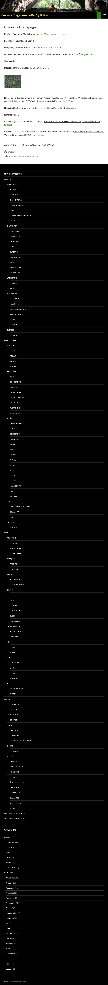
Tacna (10, 683)
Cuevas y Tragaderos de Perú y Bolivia (24, 15)
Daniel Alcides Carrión (20, 507)
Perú (6, 872)
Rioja (12, 319)
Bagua (13, 189)
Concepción (15, 434)
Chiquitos (14, 787)
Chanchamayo (16, 423)
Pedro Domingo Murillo (21, 741)
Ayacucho (11, 574)
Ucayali (10, 522)
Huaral (13, 481)
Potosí (10, 756)
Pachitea (14, 403)
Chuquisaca (12, 715)
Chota (12, 247)
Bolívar (13, 283)
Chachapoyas (51, 34)
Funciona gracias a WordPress (15, 982)
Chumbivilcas (16, 611)
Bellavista (14, 299)
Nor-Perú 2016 (65, 101)
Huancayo (14, 439)
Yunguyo (14, 678)
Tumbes (10, 330)
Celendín (14, 241)
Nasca (12, 647)
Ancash (10, 345)
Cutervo (14, 252)
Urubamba (15, 621)
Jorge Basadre (16, 689)
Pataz (12, 288)
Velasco (13, 808)
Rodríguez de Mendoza (20, 215)
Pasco (9, 501)
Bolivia (7, 837)
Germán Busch (16, 793)
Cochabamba (13, 704)
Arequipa (11, 559)
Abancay (14, 543)
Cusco (10, 590)
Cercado (14, 751)
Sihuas (13, 361)
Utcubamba (15, 221)
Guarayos (14, 798)
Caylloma (14, 569)
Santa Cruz (15, 273)
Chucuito (14, 663)
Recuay (13, 356)
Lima (9, 470)
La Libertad (12, 278)
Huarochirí (15, 486)
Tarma (13, 460)
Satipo (13, 455)
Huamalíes (14, 387)
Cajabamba (15, 231)
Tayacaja (14, 637)
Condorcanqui (17, 205)
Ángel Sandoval (17, 782)
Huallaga (14, 304)
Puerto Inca (15, 408)
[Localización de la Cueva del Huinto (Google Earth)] (12, 81)
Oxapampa (14, 512)
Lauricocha (15, 392)
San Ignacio (15, 267)
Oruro (10, 746)
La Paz (9, 725)
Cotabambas (15, 553)
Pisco (12, 652)
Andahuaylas (16, 548)
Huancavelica (13, 626)
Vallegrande (16, 803)
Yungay (13, 366)
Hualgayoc (15, 257)
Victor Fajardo (17, 585)
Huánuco (11, 371)
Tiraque (13, 709)
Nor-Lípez (14, 772)
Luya (12, 210)
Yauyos (13, 496)
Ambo (12, 377)
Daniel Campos (16, 767)
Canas (12, 600)
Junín (9, 418)
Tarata (13, 694)
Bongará (14, 195)
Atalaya (13, 527)
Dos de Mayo (15, 382)
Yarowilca (15, 413)
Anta (12, 595)
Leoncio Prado (17, 397)
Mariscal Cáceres (18, 309)
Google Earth (86, 54)
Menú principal (104, 15)
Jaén (12, 262)
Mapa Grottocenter (13, 174)
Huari (12, 351)
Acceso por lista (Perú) (14, 813)
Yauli (12, 465)
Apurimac (10, 888)
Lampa (12, 668)
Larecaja (14, 730)
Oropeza (14, 720)
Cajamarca (12, 226)
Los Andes (14, 735)
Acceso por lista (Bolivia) (15, 819)
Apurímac (11, 538)
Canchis (13, 605)
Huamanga (15, 579)
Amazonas (38, 34)
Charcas (14, 761)
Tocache (14, 325)
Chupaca (14, 429)
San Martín (12, 293)
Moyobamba (15, 314)
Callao (13, 475)
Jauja (12, 444)
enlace (8, 124)
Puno (9, 657)
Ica (8, 642)
